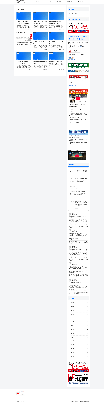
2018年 (72, 333)
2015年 (72, 344)
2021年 (72, 322)
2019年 (72, 329)
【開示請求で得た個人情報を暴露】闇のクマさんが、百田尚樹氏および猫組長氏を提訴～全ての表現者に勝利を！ (78, 180)
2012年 (72, 356)
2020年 (72, 325)
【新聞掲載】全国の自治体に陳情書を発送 (77, 108)
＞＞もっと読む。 (72, 85)
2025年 (72, 306)
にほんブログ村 (71, 59)
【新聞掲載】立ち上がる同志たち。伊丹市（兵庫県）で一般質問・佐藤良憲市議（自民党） (78, 114)
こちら (80, 46)
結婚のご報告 (72, 186)
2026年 (72, 302)
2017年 (72, 337)
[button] (29, 39)
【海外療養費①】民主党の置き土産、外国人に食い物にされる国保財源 (78, 136)
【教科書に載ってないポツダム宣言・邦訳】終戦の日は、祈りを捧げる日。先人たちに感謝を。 (78, 172)
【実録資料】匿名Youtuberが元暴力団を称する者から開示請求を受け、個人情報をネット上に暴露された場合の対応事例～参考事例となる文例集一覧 (78, 204)
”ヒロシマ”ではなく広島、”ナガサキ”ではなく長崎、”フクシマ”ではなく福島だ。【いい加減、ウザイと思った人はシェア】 (78, 194)
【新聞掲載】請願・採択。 (74, 117)
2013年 (72, 352)
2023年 (72, 314)
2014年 (72, 348)
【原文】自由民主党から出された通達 (76, 122)
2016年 (72, 341)
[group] (22, 40)
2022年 (72, 318)
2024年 (72, 310)
